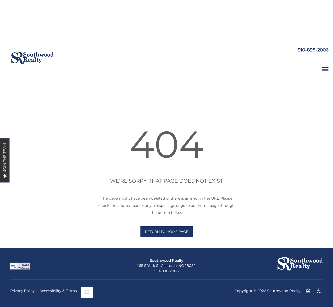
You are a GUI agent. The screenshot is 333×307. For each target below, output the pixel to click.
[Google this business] (87, 292)
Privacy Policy (22, 291)
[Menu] (325, 69)
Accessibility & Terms (58, 291)
